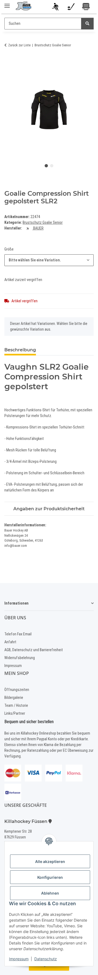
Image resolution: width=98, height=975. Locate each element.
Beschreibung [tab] (20, 349)
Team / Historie (16, 705)
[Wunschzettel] (70, 7)
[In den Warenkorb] (8, 62)
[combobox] (49, 260)
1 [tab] (46, 165)
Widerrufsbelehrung (19, 658)
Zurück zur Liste (19, 45)
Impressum (19, 958)
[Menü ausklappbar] (7, 3)
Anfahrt (10, 642)
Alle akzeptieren (50, 861)
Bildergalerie (13, 697)
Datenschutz (45, 958)
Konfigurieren (50, 877)
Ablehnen (50, 893)
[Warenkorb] (86, 7)
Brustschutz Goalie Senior (43, 222)
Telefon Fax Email (18, 634)
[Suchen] (87, 23)
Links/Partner (14, 713)
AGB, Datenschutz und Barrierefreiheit (33, 650)
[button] (55, 7)
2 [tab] (51, 165)
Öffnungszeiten (16, 689)
